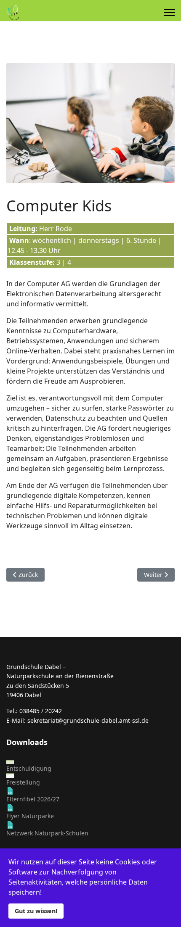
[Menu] (169, 12)
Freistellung (23, 782)
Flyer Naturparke (30, 816)
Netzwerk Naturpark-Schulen (47, 833)
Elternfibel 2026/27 (32, 799)
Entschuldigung (28, 768)
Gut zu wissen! (36, 911)
